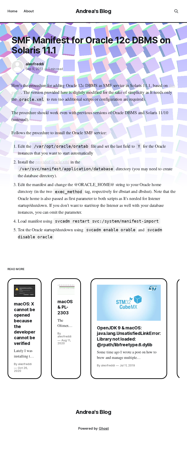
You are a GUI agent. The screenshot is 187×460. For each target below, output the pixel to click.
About (29, 11)
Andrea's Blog (93, 11)
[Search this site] (176, 11)
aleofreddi (35, 64)
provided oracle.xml (52, 162)
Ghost (104, 428)
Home (12, 11)
